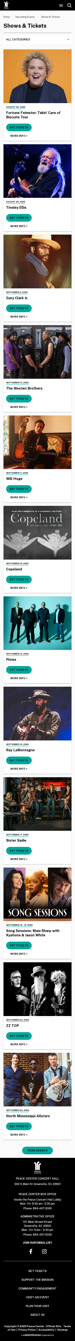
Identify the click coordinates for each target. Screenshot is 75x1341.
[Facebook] (31, 1251)
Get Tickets (19, 127)
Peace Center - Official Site (6, 5)
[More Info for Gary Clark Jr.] (37, 261)
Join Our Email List (37, 1242)
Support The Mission (37, 1279)
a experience (37, 1335)
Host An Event (37, 1297)
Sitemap (62, 1329)
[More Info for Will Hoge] (37, 442)
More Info (18, 135)
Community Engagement (37, 1288)
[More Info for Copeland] (37, 532)
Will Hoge (14, 479)
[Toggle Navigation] (61, 5)
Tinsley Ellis (16, 207)
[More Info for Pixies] (37, 623)
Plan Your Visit (37, 1306)
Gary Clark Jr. (17, 298)
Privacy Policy (27, 1329)
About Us (37, 1314)
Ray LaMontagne (20, 750)
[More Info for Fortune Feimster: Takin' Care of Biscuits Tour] (37, 76)
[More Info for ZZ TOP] (37, 989)
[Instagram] (44, 1251)
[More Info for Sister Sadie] (37, 804)
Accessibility (46, 1329)
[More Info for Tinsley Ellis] (37, 171)
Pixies (11, 659)
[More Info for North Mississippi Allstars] (37, 1079)
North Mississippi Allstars (28, 1116)
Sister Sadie (16, 840)
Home (6, 17)
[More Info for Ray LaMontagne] (37, 713)
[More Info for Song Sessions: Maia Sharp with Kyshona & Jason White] (37, 894)
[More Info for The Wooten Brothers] (37, 352)
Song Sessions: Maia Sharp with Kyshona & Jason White (32, 933)
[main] (37, 584)
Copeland (14, 569)
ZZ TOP (12, 1026)
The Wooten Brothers (24, 388)
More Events (37, 1150)
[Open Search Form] (69, 5)
